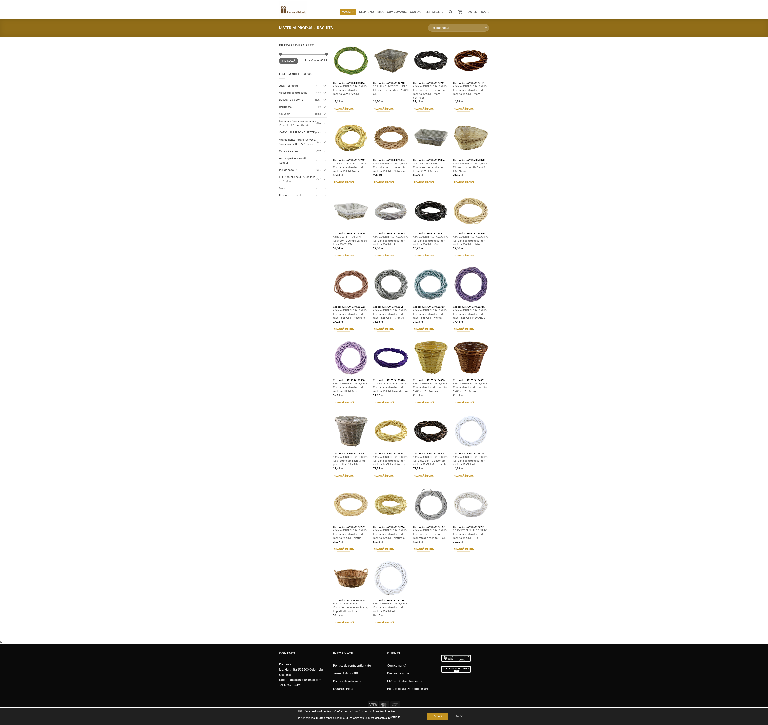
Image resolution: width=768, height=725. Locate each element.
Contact (416, 11)
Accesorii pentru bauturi (294, 92)
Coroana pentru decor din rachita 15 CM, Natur (349, 169)
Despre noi (367, 11)
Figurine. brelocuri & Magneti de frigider (297, 179)
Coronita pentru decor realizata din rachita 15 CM (430, 535)
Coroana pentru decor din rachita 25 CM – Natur (349, 535)
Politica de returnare (347, 681)
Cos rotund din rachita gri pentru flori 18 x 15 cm (349, 462)
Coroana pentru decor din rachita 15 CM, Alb (469, 462)
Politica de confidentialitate (352, 665)
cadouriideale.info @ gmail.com (300, 679)
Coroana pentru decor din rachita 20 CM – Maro (429, 242)
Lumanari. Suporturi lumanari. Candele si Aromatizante (297, 123)
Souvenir (284, 113)
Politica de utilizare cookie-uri (407, 688)
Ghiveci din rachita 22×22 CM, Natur (469, 169)
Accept (437, 716)
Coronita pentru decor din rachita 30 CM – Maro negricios (429, 93)
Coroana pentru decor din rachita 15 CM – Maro (469, 91)
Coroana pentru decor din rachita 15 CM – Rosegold (349, 315)
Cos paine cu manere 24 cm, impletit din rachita (350, 609)
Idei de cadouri (288, 169)
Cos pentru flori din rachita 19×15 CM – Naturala (430, 389)
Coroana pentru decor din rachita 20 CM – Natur (469, 242)
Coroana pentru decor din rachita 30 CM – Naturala (389, 535)
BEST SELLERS (434, 11)
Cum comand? (397, 11)
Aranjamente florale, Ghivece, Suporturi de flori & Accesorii (297, 142)
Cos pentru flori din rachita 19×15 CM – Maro (470, 389)
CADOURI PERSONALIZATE (297, 132)
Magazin (348, 11)
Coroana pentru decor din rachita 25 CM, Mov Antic (469, 315)
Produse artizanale (290, 195)
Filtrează (288, 60)
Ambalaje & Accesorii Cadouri (292, 160)
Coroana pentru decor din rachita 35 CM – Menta (429, 315)
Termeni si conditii (345, 673)
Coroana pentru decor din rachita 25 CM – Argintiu (389, 315)
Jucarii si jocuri (288, 85)
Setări (459, 716)
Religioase (285, 106)
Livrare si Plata (343, 688)
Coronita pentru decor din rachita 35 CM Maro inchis (429, 462)
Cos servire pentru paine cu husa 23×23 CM (350, 242)
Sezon (282, 188)
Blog (380, 11)
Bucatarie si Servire (291, 99)
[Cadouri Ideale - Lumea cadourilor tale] (295, 10)
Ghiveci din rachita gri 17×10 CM (391, 91)
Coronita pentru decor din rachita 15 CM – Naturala (389, 169)
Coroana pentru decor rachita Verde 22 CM (347, 91)
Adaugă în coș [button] (344, 108)
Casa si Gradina (288, 151)
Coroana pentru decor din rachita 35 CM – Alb (469, 535)
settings (395, 716)
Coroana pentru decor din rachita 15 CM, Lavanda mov (390, 389)
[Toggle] (324, 85)
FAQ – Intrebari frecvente (404, 681)
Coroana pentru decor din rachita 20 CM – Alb (389, 242)
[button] (450, 12)
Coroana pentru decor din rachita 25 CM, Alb (389, 609)
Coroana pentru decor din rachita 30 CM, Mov (349, 389)
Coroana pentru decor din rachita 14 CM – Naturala (389, 462)
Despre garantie (398, 673)
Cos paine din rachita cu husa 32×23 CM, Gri (428, 169)
